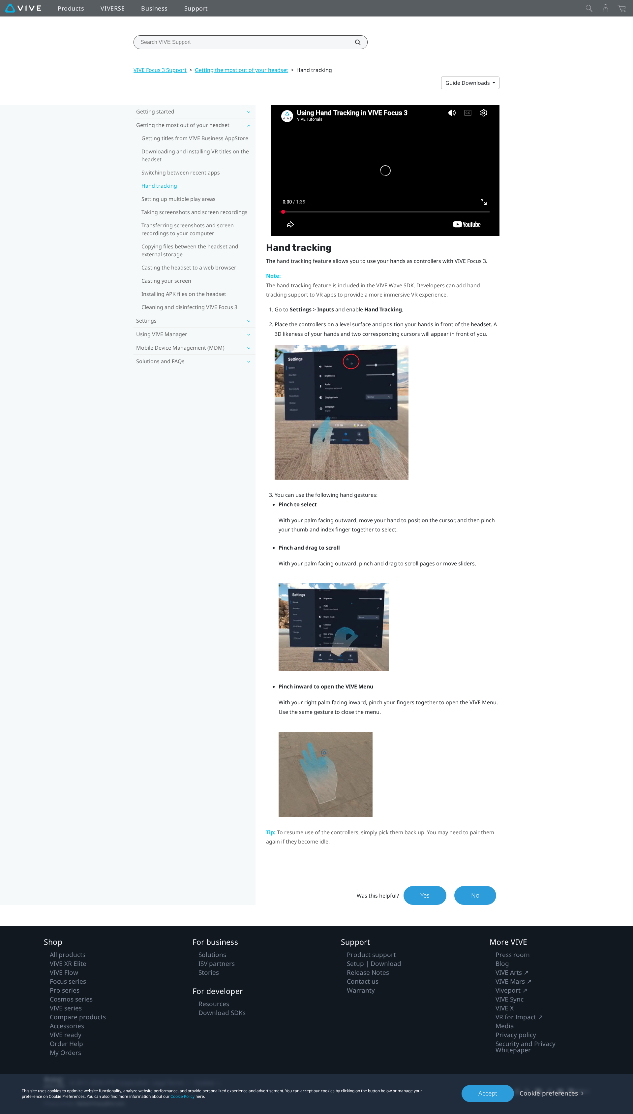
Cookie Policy (182, 1096)
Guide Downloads (468, 82)
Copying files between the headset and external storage (189, 250)
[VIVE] (23, 8)
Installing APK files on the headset (183, 294)
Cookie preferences (549, 1093)
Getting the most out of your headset (241, 70)
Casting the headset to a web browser (188, 267)
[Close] (589, 8)
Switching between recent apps (180, 172)
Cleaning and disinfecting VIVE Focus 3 (189, 307)
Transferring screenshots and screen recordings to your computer (187, 229)
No (475, 895)
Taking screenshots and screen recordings (194, 212)
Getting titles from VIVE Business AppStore (194, 138)
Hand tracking (159, 185)
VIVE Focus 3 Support (160, 70)
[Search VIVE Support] (354, 42)
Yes (425, 895)
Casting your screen (166, 280)
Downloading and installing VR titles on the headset (195, 155)
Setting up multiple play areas (178, 199)
